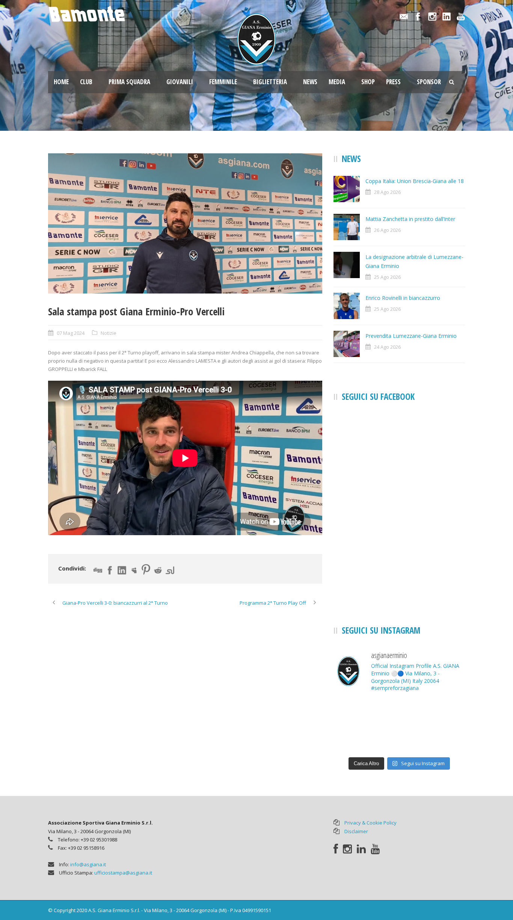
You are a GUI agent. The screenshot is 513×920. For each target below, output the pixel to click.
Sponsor (429, 81)
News (310, 81)
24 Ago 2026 (387, 346)
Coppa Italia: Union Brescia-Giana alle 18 (414, 181)
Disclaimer (356, 831)
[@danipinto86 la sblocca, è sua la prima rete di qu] (399, 739)
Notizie (108, 333)
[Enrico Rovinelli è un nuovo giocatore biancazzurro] (354, 739)
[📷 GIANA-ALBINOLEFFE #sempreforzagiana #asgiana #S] (444, 739)
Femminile (223, 81)
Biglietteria (270, 81)
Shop (368, 81)
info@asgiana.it (88, 864)
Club (86, 81)
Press (393, 81)
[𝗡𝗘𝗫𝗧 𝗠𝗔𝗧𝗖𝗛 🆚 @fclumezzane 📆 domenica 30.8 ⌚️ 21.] (444, 712)
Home (61, 81)
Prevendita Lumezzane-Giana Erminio (411, 335)
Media (337, 81)
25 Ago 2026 (387, 277)
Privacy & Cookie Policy (370, 822)
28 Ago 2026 (387, 192)
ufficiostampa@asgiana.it (123, 872)
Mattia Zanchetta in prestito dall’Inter (410, 218)
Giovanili (179, 81)
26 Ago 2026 (387, 230)
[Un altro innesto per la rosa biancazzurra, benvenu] (399, 712)
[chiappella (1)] (185, 223)
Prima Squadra (129, 81)
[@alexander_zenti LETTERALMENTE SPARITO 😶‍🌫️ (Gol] (354, 712)
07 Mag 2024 (70, 333)
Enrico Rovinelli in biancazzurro (402, 297)
